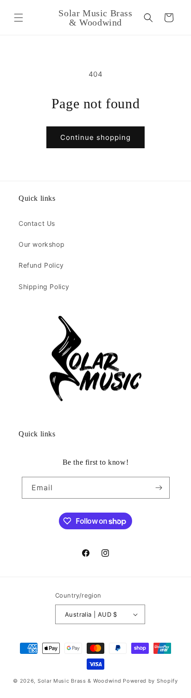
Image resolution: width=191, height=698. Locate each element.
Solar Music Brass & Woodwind (79, 681)
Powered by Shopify (150, 681)
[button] (18, 17)
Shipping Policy (44, 286)
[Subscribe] (159, 488)
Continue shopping (95, 137)
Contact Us (37, 223)
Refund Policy (41, 265)
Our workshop (41, 244)
